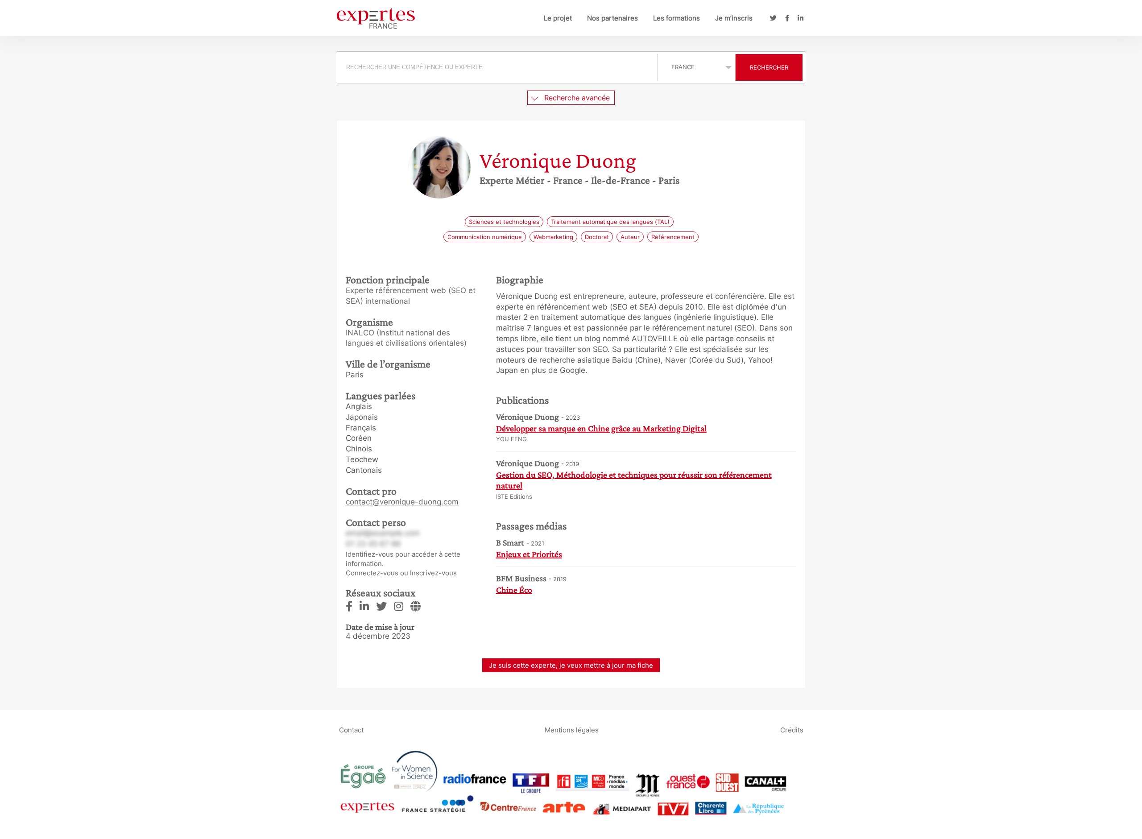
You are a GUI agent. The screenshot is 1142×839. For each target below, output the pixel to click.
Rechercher (769, 67)
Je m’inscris (734, 18)
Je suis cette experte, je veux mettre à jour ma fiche (571, 665)
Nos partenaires (612, 18)
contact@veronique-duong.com (402, 501)
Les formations (676, 18)
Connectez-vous (372, 573)
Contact (351, 730)
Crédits (791, 730)
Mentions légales (572, 730)
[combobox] (498, 67)
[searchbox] (497, 67)
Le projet (558, 18)
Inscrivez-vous (433, 573)
